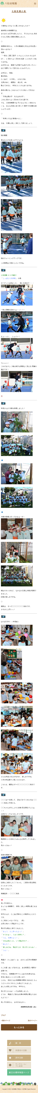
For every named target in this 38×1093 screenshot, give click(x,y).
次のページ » (32, 1020)
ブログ (3, 1015)
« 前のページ (5, 1020)
